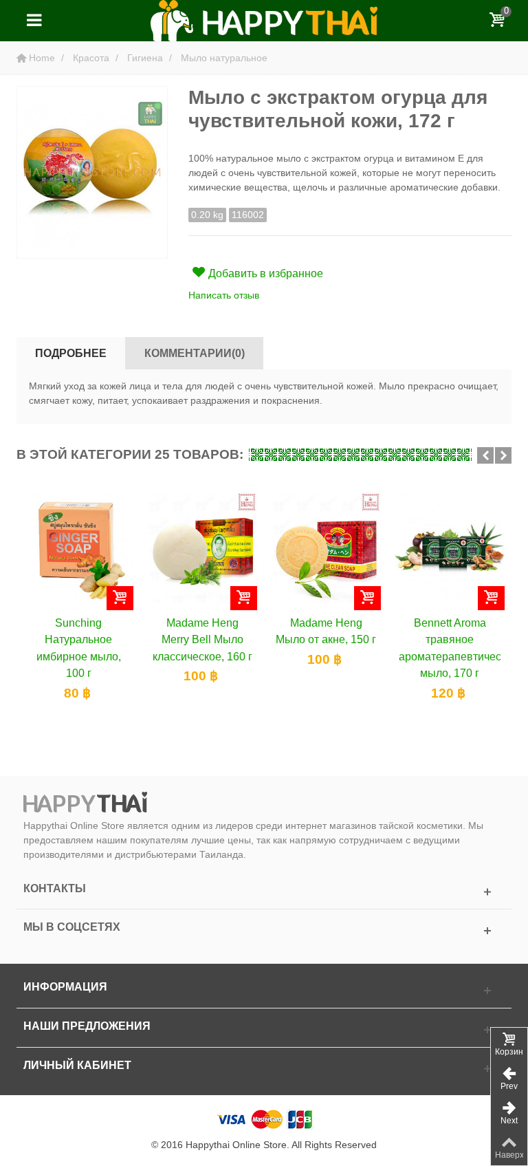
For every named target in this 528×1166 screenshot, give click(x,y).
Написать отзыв (223, 295)
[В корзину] (120, 598)
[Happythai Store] (264, 19)
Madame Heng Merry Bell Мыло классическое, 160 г (202, 639)
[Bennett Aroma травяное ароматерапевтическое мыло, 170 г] (450, 546)
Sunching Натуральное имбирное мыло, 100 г (78, 647)
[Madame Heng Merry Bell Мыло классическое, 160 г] (202, 546)
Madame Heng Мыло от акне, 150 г (326, 630)
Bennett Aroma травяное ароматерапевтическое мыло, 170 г (449, 647)
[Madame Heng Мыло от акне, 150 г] (326, 546)
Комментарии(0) (194, 353)
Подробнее (71, 353)
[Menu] (33, 20)
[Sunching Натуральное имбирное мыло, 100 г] (78, 546)
